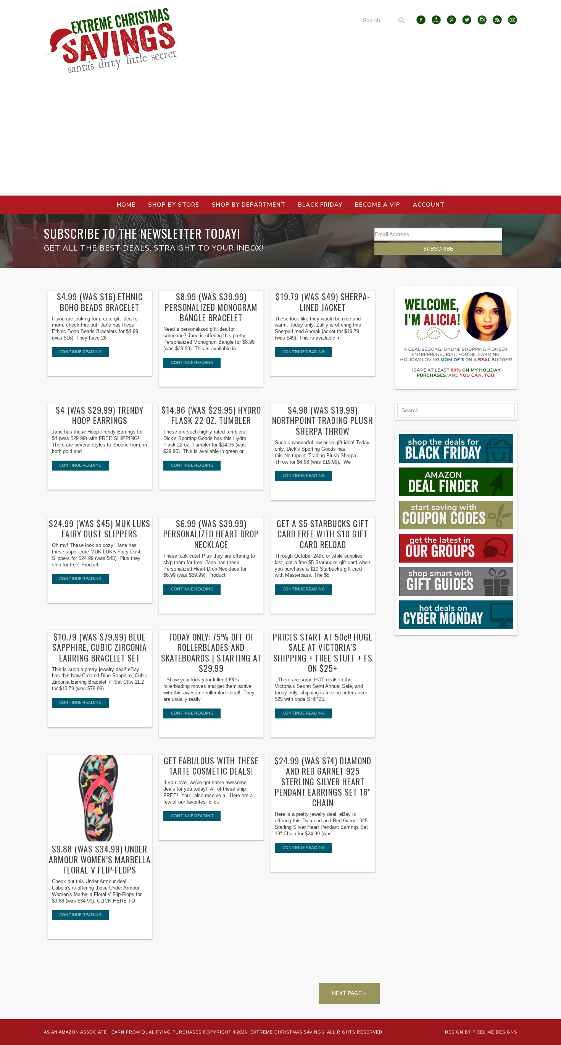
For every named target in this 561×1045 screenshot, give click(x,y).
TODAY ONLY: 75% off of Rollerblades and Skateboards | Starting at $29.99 (211, 653)
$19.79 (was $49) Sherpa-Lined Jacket (323, 301)
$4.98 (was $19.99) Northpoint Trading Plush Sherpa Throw (322, 420)
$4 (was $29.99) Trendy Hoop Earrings (99, 415)
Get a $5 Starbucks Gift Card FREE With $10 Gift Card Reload (323, 533)
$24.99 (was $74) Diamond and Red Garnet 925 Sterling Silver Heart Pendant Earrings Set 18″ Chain (322, 781)
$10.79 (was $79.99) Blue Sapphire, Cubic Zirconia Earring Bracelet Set (99, 647)
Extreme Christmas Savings (110, 40)
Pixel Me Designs (494, 1032)
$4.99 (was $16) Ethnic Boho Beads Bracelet (100, 301)
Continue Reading (80, 352)
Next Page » (349, 993)
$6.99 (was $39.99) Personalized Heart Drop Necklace (211, 533)
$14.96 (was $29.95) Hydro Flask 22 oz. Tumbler (211, 415)
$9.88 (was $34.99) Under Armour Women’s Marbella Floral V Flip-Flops (100, 859)
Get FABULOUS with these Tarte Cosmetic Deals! (211, 765)
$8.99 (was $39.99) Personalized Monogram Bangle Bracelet (211, 307)
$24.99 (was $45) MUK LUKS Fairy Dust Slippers (99, 528)
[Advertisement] (280, 138)
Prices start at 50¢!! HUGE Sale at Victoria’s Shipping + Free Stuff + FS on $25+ (322, 653)
